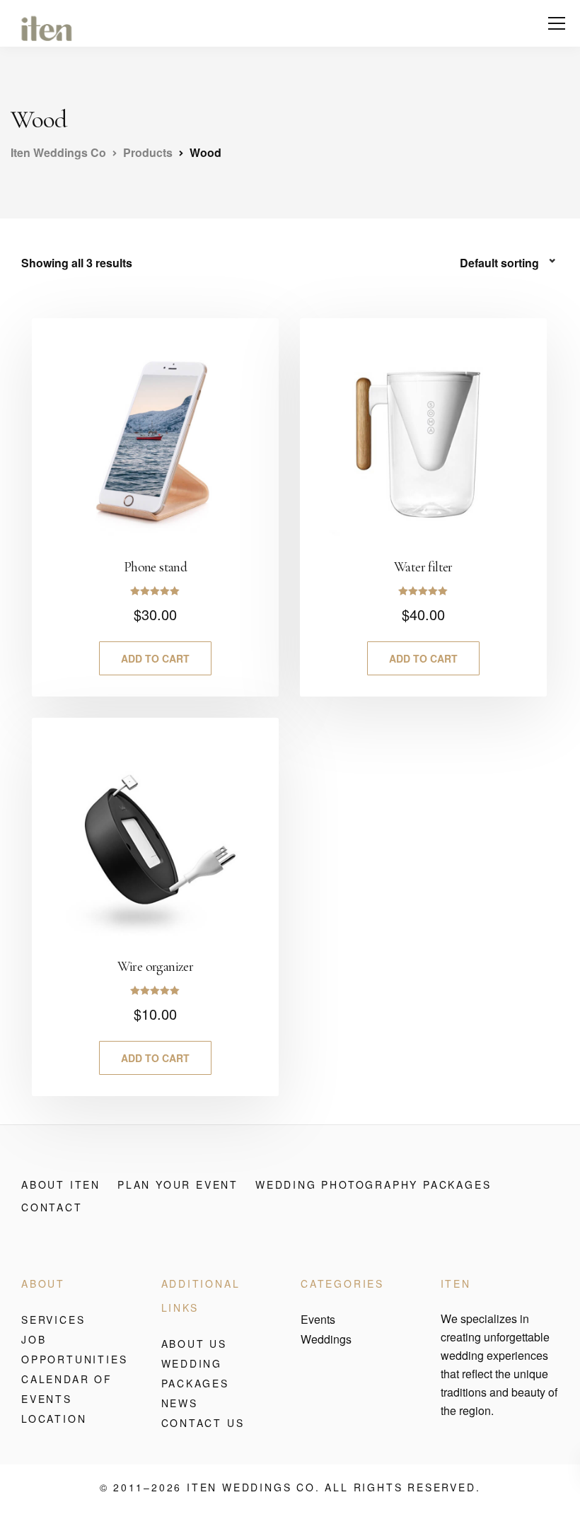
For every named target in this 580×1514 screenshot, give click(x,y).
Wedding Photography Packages (373, 1184)
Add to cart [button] (155, 658)
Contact (52, 1207)
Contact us (203, 1423)
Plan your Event (177, 1184)
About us (194, 1344)
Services (53, 1319)
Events (318, 1319)
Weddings (326, 1339)
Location (53, 1418)
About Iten (60, 1184)
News (179, 1403)
